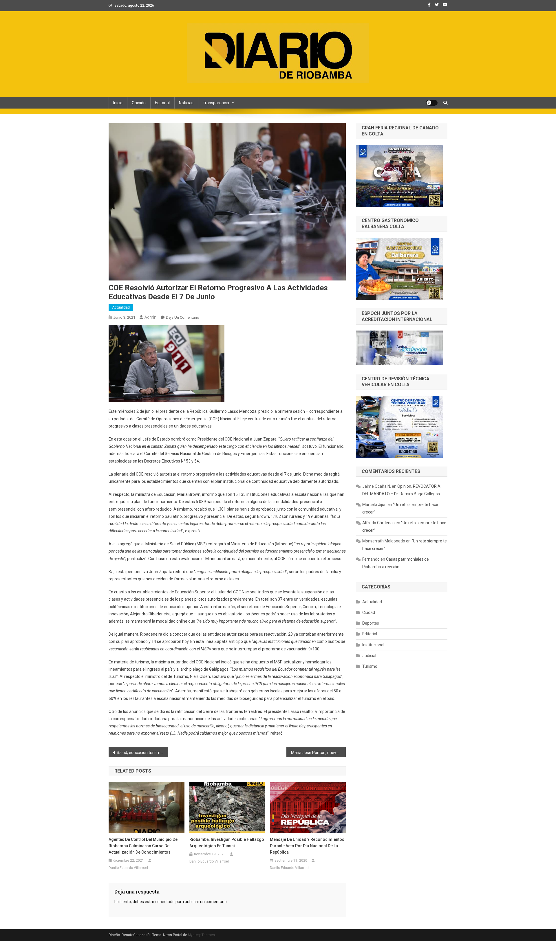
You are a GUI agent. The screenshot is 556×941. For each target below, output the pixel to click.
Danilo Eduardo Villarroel (128, 868)
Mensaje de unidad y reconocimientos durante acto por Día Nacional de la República (307, 845)
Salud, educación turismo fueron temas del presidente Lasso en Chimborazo (142, 752)
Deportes (370, 623)
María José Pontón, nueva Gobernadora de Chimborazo (318, 752)
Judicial (369, 655)
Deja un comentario (182, 317)
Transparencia (216, 102)
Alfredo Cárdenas (378, 522)
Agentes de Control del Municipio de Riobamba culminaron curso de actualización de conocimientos (143, 845)
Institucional (373, 645)
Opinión (139, 102)
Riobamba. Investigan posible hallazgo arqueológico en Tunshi (226, 842)
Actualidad (121, 307)
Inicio (117, 102)
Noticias (186, 102)
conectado (165, 901)
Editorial (162, 102)
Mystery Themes (201, 935)
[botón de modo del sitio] (432, 103)
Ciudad (368, 612)
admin (150, 317)
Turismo (369, 666)
